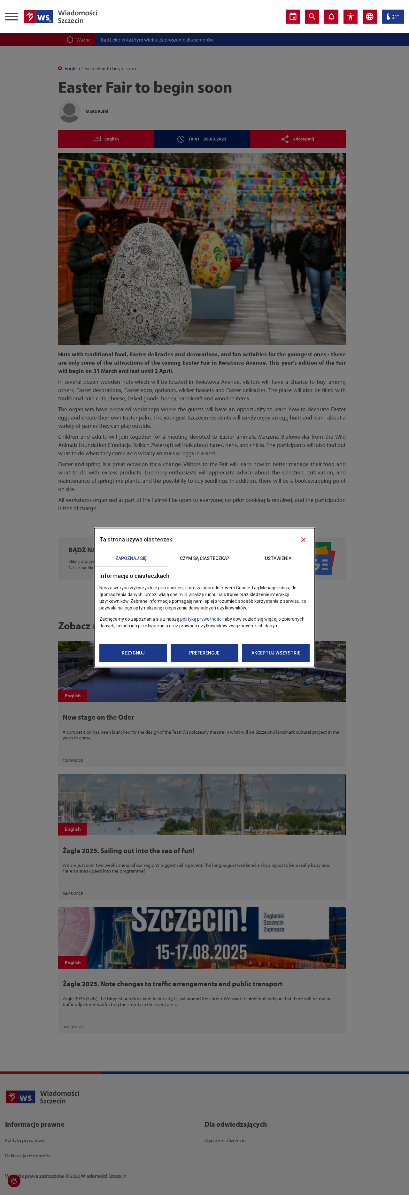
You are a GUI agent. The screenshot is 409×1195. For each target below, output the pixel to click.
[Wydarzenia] (293, 17)
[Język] (370, 17)
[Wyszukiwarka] (312, 17)
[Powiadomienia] (331, 17)
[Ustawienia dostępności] (350, 17)
